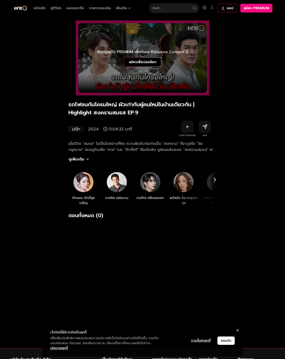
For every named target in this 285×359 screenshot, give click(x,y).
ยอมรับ (226, 340)
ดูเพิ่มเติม (76, 159)
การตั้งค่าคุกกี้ (201, 340)
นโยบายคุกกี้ (59, 348)
